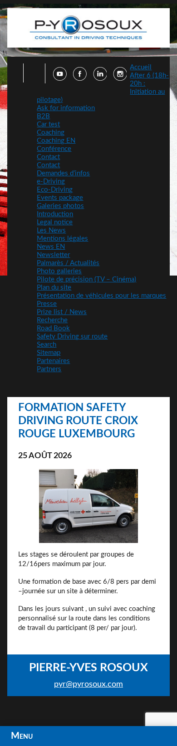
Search (46, 344)
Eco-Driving (55, 189)
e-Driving (51, 181)
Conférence (54, 148)
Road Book (53, 328)
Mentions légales (62, 238)
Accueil (141, 67)
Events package (60, 197)
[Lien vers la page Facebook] (80, 78)
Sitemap (48, 352)
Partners (49, 369)
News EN (51, 246)
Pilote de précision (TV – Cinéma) (86, 279)
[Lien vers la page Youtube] (60, 78)
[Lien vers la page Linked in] (100, 78)
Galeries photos (60, 206)
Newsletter (53, 255)
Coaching (50, 132)
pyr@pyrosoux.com (88, 684)
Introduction (55, 214)
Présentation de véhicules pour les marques (101, 295)
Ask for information (66, 108)
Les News (51, 230)
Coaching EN (56, 140)
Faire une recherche (31, 72)
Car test (48, 124)
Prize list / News (62, 312)
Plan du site (54, 287)
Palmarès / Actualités (68, 263)
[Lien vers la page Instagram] (120, 78)
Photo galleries (59, 271)
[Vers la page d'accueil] (88, 28)
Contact (48, 157)
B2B (43, 116)
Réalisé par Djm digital (88, 712)
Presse (47, 303)
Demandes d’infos (63, 173)
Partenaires (53, 361)
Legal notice (55, 222)
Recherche (52, 320)
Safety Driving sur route (72, 336)
